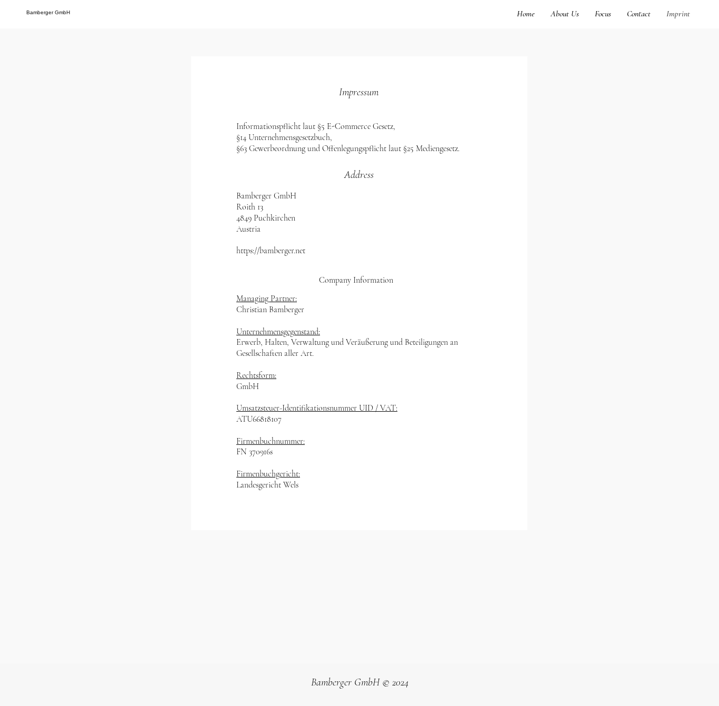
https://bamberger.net (270, 250)
